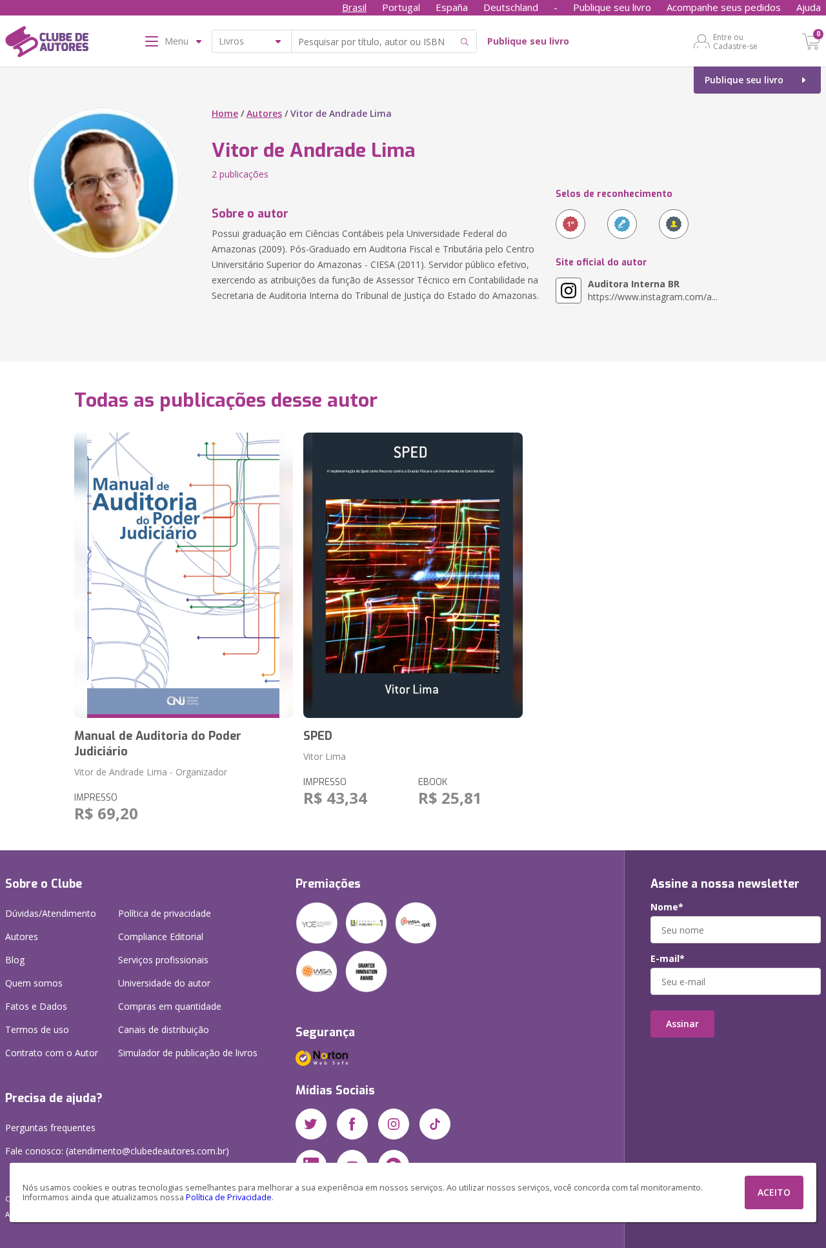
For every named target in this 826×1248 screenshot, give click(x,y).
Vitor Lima (324, 756)
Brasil (354, 7)
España (452, 7)
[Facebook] (352, 1124)
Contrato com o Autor (51, 1053)
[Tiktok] (434, 1124)
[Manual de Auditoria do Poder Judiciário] (184, 575)
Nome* (666, 907)
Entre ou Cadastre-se (735, 41)
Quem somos (34, 983)
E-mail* (667, 959)
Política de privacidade (164, 913)
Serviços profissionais (163, 960)
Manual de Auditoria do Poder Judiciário (157, 743)
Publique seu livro (612, 7)
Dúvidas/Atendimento (50, 913)
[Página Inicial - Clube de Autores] (46, 44)
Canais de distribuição (163, 1029)
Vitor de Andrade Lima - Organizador (150, 772)
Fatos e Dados (36, 1006)
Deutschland (510, 7)
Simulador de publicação (187, 1053)
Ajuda (808, 7)
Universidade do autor (164, 983)
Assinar (682, 1024)
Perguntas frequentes (50, 1127)
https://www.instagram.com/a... (653, 290)
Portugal (401, 7)
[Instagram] (393, 1124)
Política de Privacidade (229, 1197)
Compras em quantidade (169, 1006)
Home (225, 113)
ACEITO (774, 1192)
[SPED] (413, 575)
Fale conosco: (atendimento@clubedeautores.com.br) (117, 1151)
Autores (264, 113)
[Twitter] (311, 1124)
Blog (15, 960)
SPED (317, 736)
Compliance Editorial (160, 936)
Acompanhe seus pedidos (724, 7)
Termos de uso (37, 1029)
